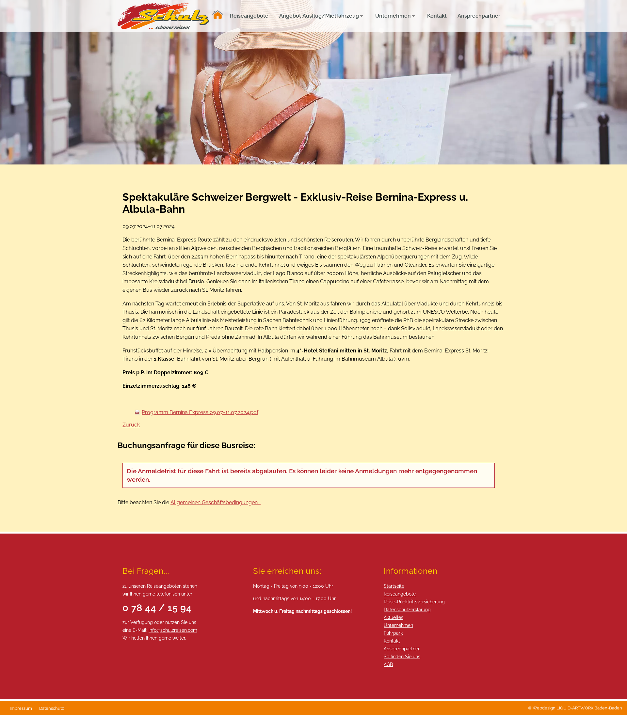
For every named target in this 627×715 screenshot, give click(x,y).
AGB (388, 664)
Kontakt (392, 641)
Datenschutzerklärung (407, 609)
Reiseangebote (400, 594)
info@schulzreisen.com (173, 630)
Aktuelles (393, 617)
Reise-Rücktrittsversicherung (414, 601)
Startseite (394, 586)
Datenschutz (51, 708)
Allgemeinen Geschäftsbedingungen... (215, 502)
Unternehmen (398, 625)
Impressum (21, 708)
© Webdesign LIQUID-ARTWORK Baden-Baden (575, 708)
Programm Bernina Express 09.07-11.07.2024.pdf (200, 412)
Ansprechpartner (402, 648)
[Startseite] (217, 16)
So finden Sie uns (402, 656)
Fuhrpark (393, 633)
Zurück (131, 425)
